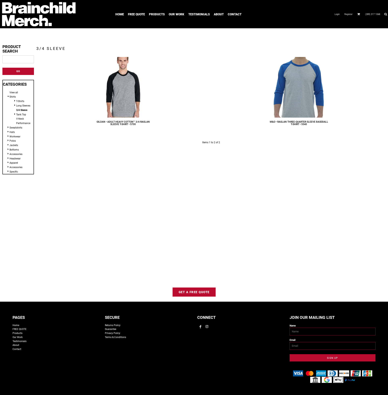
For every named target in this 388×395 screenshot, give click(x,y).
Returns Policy (112, 325)
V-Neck (20, 118)
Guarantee (110, 329)
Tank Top (21, 114)
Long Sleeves (23, 105)
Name (293, 325)
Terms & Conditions (115, 337)
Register (348, 14)
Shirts (12, 96)
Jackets (13, 145)
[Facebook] (200, 327)
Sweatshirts (15, 127)
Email (292, 340)
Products (17, 333)
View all (13, 92)
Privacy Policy (112, 333)
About (16, 345)
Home (16, 325)
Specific (13, 171)
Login (337, 14)
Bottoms (14, 149)
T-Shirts (20, 101)
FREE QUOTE (19, 329)
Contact (17, 349)
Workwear (14, 136)
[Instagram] (207, 327)
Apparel (13, 162)
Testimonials (19, 341)
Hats (12, 132)
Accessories (15, 154)
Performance (23, 123)
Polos (12, 140)
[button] (358, 14)
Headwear (15, 158)
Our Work (18, 337)
